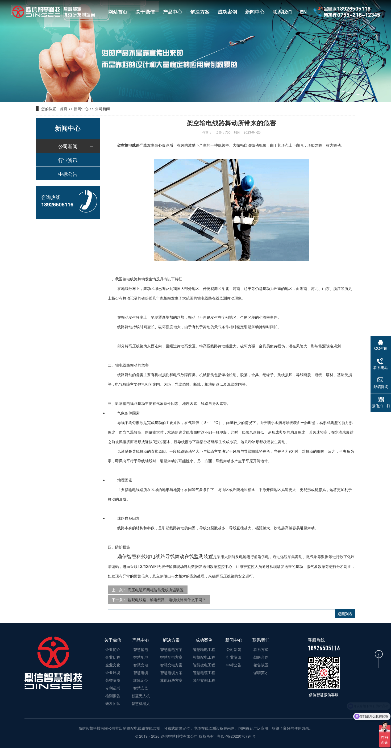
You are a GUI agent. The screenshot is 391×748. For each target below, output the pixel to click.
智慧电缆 (140, 672)
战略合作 (260, 657)
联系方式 (260, 649)
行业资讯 (67, 159)
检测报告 (112, 695)
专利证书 (112, 688)
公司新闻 (102, 108)
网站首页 (117, 11)
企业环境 (112, 672)
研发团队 (112, 703)
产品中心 (172, 11)
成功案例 (227, 11)
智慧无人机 (140, 695)
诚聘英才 (260, 672)
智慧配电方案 (171, 657)
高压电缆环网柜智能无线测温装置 (156, 589)
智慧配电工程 (204, 657)
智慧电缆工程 (204, 672)
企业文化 (112, 664)
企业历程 (112, 657)
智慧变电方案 (171, 664)
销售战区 (260, 664)
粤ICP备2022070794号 (236, 736)
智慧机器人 (140, 703)
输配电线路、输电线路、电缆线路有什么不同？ (167, 599)
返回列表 (345, 613)
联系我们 (282, 11)
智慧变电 (140, 664)
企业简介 (112, 649)
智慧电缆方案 (171, 672)
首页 (63, 108)
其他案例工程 (204, 680)
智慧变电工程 (204, 664)
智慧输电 (140, 649)
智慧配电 (140, 657)
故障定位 (140, 680)
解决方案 (200, 11)
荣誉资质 (112, 680)
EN (303, 11)
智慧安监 (140, 688)
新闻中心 (254, 11)
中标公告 (67, 173)
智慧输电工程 (204, 649)
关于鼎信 (145, 11)
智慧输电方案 (171, 649)
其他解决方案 (171, 680)
